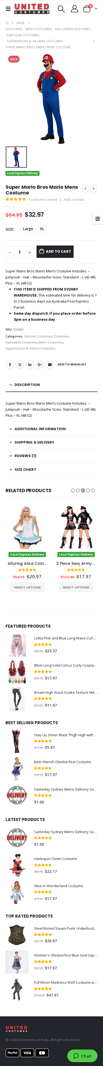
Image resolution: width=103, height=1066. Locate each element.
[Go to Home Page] (7, 23)
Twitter (19, 364)
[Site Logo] (31, 8)
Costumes (61, 336)
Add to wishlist (71, 364)
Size (9, 229)
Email (49, 364)
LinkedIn (30, 364)
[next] (94, 189)
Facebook (9, 364)
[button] (9, 8)
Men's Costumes (51, 342)
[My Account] (74, 8)
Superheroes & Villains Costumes (30, 348)
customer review (43, 199)
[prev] (85, 189)
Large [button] (28, 228)
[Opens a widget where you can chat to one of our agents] (82, 1056)
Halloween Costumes (21, 342)
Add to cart (58, 251)
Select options (27, 587)
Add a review (74, 199)
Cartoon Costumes (38, 336)
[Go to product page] (17, 644)
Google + (39, 364)
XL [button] (42, 228)
